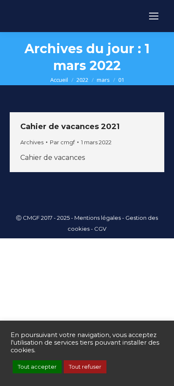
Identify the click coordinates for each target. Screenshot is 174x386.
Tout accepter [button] (37, 366)
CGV (100, 228)
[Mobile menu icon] (154, 16)
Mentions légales (97, 217)
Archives (32, 142)
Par (62, 142)
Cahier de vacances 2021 (70, 126)
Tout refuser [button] (85, 366)
